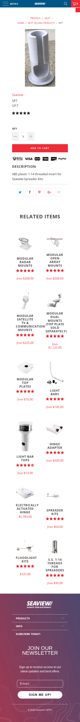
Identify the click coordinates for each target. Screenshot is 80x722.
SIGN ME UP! (40, 694)
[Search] (67, 3)
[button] (21, 113)
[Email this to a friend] (59, 192)
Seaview (17, 95)
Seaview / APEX (44, 709)
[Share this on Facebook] (30, 192)
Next (48, 18)
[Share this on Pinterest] (39, 192)
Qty (14, 128)
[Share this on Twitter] (20, 192)
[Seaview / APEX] (40, 3)
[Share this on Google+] (49, 192)
